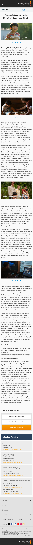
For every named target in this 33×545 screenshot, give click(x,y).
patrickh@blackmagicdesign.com (13, 475)
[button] (13, 42)
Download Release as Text (16, 422)
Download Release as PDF (16, 416)
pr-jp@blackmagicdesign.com (12, 449)
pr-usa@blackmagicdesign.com (12, 487)
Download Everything (16, 427)
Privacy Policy (28, 535)
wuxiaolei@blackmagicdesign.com (13, 462)
